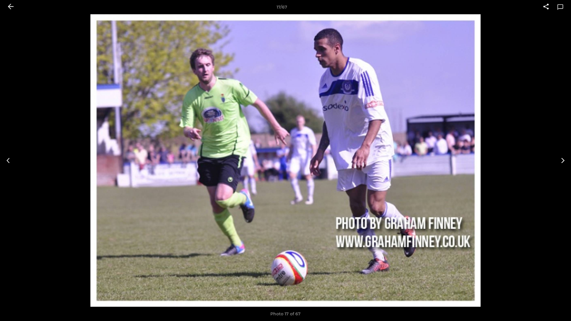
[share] (546, 7)
